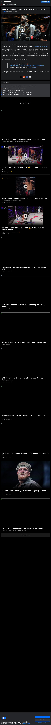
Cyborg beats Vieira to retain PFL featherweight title (14, 88)
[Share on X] (21, 77)
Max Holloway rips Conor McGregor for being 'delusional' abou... (23, 306)
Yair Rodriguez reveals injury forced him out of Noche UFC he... (24, 416)
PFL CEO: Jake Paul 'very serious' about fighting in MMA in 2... (24, 492)
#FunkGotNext (13, 65)
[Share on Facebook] (27, 77)
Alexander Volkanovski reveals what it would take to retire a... (25, 342)
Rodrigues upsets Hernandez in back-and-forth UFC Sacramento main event (19, 86)
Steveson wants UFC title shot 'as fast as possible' (14, 90)
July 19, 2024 (32, 67)
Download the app (45, 1)
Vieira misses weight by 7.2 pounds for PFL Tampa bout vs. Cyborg (17, 92)
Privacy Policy (26, 723)
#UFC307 (19, 65)
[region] (25, 718)
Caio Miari (4, 11)
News (14, 4)
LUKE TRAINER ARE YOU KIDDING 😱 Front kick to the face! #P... (24, 168)
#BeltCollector (25, 65)
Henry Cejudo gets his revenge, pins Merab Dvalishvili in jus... (25, 140)
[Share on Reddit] (24, 77)
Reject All (42, 719)
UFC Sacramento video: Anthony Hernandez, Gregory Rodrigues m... (22, 379)
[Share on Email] (30, 77)
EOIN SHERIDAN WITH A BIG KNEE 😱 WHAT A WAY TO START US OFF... (23, 229)
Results (9, 4)
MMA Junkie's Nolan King (41, 46)
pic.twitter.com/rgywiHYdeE (37, 65)
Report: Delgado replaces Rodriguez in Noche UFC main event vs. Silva (18, 94)
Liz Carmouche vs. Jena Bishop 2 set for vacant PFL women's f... (25, 454)
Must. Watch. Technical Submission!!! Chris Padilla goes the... (25, 199)
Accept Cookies (42, 716)
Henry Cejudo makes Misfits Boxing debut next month (22, 528)
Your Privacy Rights (42, 722)
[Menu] (1, 1)
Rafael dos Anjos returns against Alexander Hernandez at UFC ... (24, 268)
